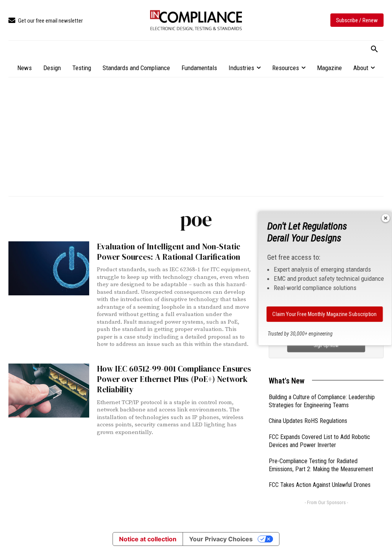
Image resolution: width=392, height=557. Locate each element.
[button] (374, 49)
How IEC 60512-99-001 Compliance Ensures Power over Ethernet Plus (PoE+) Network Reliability (174, 379)
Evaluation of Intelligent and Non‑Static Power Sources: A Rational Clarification (168, 251)
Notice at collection (147, 539)
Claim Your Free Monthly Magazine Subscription (325, 314)
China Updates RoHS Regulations (308, 420)
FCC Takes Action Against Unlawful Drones (320, 484)
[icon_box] (45, 21)
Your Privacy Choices (221, 539)
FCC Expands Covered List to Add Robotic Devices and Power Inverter (319, 441)
